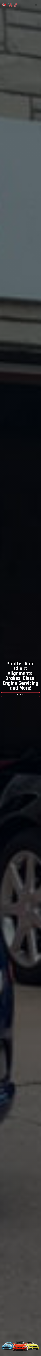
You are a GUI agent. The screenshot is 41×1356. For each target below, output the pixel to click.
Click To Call (20, 694)
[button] (36, 4)
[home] (9, 5)
